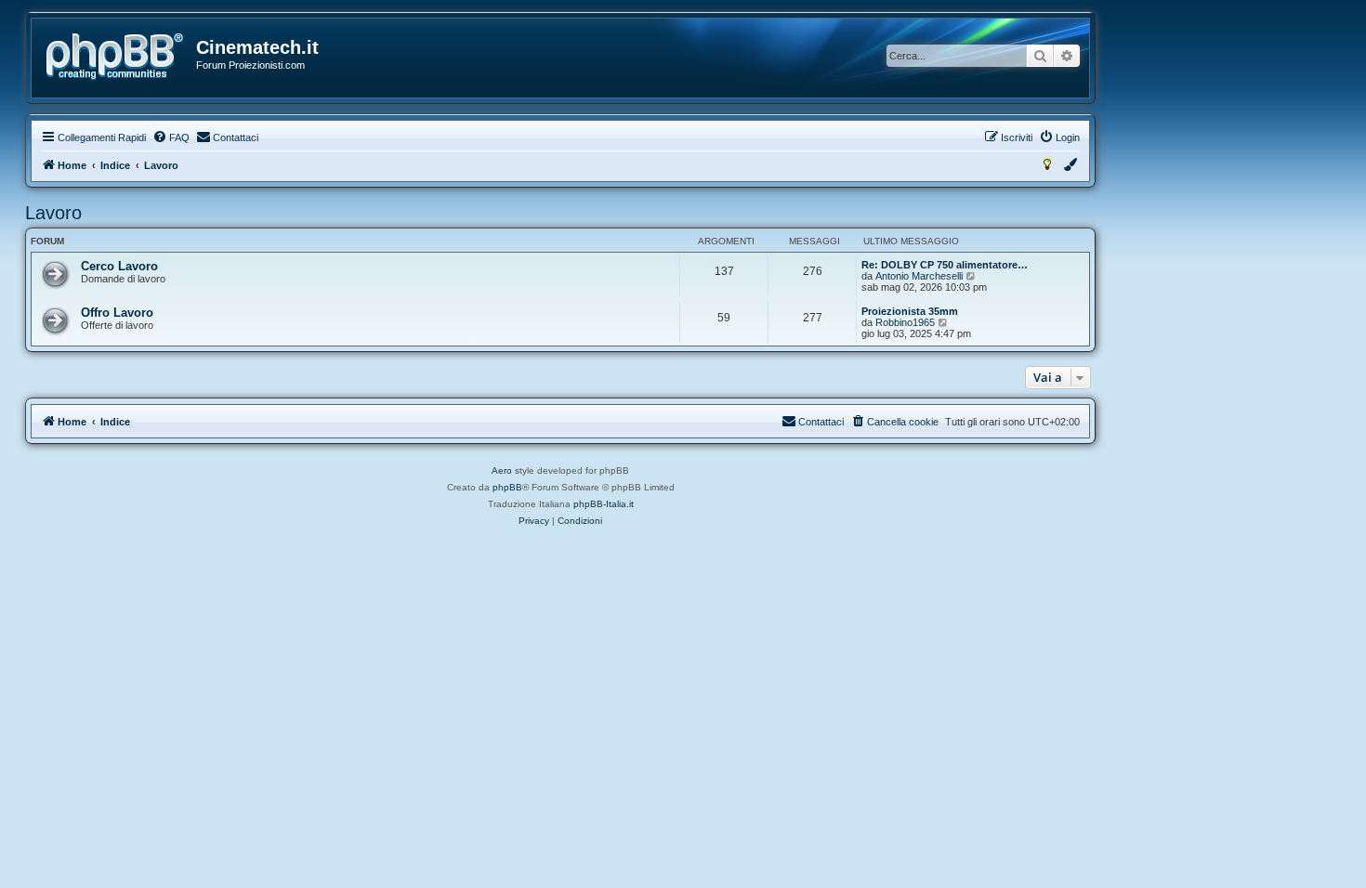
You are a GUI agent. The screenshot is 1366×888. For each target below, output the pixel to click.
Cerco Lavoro (119, 266)
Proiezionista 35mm (909, 311)
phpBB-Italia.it (603, 504)
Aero (502, 470)
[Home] (115, 57)
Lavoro (53, 212)
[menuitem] (171, 137)
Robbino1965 (905, 322)
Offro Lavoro (117, 313)
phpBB (507, 487)
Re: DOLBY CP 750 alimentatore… (944, 264)
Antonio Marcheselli (919, 275)
